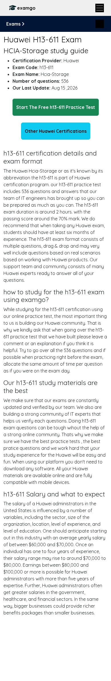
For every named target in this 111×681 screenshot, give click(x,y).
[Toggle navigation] (100, 8)
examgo (26, 8)
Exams (14, 24)
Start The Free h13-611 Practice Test (55, 107)
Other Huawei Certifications (56, 131)
